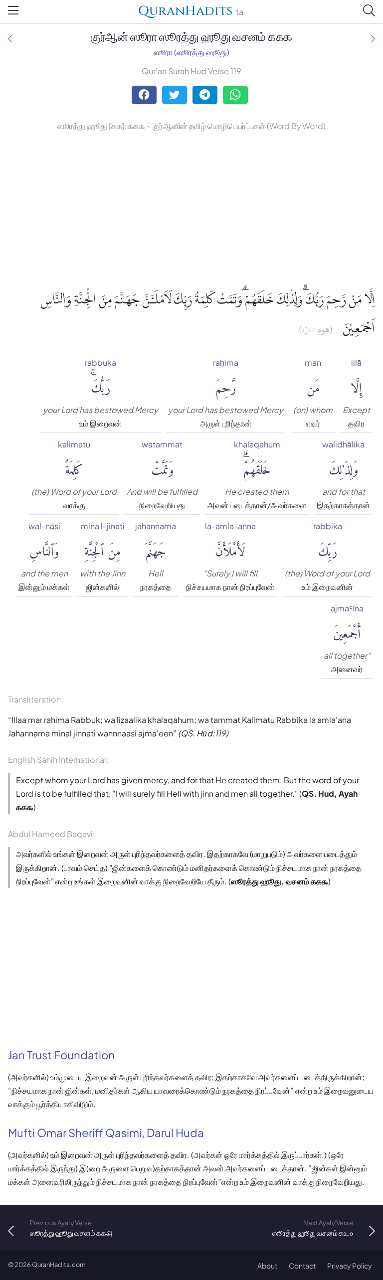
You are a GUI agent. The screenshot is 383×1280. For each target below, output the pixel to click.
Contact (302, 1265)
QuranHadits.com (59, 1265)
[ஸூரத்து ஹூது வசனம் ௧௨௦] (373, 38)
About (267, 1265)
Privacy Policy (349, 1265)
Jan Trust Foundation (61, 1055)
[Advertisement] (191, 208)
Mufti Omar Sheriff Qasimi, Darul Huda (106, 1132)
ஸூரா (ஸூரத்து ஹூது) (191, 52)
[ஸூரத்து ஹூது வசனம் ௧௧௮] (10, 38)
